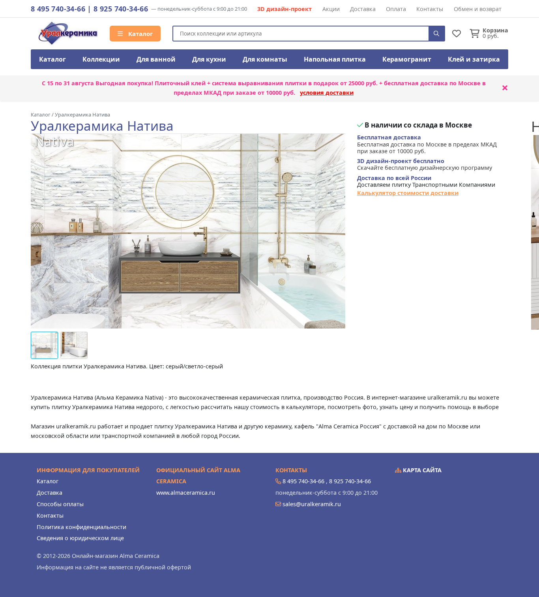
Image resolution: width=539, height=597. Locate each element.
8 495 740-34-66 (58, 8)
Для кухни (209, 59)
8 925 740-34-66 (121, 8)
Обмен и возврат (478, 9)
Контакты (429, 9)
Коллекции (101, 59)
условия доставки (327, 92)
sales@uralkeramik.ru (312, 504)
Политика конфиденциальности (81, 527)
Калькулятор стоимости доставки (408, 193)
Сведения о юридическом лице (80, 538)
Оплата (396, 9)
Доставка (363, 9)
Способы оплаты (60, 504)
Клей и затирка (474, 59)
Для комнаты (265, 59)
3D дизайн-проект (284, 9)
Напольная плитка (335, 59)
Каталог (140, 34)
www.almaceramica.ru (185, 492)
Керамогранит (406, 59)
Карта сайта (421, 470)
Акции (331, 9)
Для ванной (156, 59)
